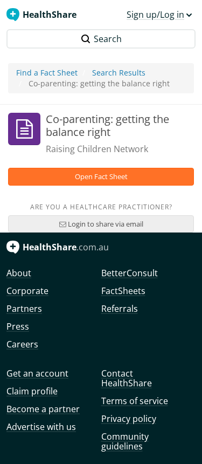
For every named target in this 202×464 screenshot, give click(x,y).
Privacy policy (128, 419)
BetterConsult (129, 273)
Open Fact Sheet (101, 176)
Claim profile (32, 391)
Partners (24, 309)
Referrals (119, 309)
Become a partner (43, 409)
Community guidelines (125, 441)
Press (17, 326)
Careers (22, 344)
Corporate (27, 291)
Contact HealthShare (126, 378)
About (18, 273)
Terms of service (134, 401)
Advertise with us (41, 427)
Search (108, 39)
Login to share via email (104, 224)
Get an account (37, 373)
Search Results (118, 72)
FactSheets (123, 291)
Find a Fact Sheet (47, 72)
